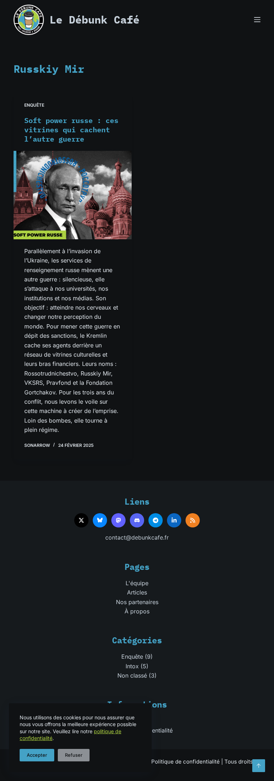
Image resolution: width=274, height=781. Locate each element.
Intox (132, 666)
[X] (81, 520)
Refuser (73, 755)
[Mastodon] (118, 520)
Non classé (132, 675)
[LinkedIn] (174, 520)
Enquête (34, 105)
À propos (137, 611)
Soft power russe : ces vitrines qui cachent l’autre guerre (71, 130)
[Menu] (257, 19)
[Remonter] (258, 765)
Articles (137, 592)
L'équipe (137, 583)
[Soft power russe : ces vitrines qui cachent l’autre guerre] (73, 195)
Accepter (37, 755)
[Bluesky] (100, 520)
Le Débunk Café (94, 19)
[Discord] (137, 520)
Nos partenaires (137, 602)
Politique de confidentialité (185, 761)
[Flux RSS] (193, 520)
